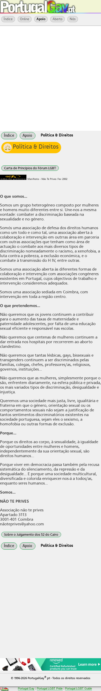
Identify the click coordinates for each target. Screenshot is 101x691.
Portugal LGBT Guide (78, 688)
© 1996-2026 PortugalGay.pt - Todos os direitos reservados (50, 677)
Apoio (41, 19)
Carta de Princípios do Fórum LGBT (30, 168)
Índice (8, 19)
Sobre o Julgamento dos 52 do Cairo (31, 534)
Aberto (57, 19)
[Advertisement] (50, 77)
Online (24, 19)
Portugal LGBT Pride (50, 688)
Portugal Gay (26, 688)
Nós (73, 19)
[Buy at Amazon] (50, 669)
